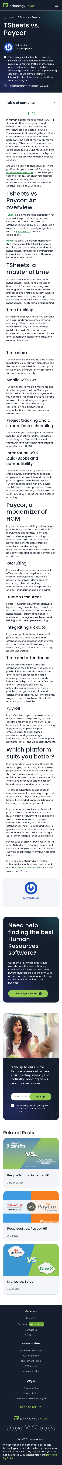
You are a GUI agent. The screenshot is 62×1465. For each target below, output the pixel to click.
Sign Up (40, 1096)
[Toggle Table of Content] (54, 103)
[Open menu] (55, 5)
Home (11, 17)
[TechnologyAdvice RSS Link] (51, 1428)
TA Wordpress (23, 48)
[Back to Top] (31, 1407)
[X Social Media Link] (27, 1428)
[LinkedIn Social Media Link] (43, 1428)
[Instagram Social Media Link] (35, 1428)
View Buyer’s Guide (26, 993)
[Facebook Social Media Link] (10, 1428)
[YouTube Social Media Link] (18, 1428)
